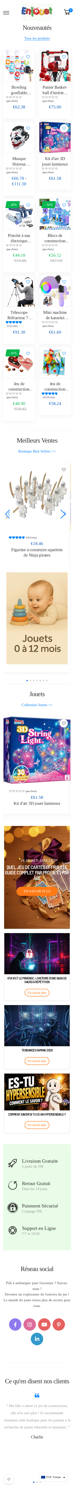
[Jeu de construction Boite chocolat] (19, 362)
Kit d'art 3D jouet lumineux (37, 803)
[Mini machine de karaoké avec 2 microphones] (55, 291)
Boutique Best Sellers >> (37, 451)
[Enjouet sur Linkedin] (37, 1339)
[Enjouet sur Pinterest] (59, 1324)
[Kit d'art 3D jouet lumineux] (55, 137)
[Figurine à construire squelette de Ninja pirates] (37, 496)
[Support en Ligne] (12, 1230)
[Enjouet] (37, 618)
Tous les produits (37, 38)
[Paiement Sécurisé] (12, 1208)
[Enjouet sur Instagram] (29, 1324)
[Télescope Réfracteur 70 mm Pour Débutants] (19, 291)
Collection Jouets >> (37, 705)
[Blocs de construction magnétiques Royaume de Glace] (55, 214)
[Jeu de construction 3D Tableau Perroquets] (55, 362)
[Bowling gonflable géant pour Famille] (19, 66)
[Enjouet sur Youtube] (44, 1324)
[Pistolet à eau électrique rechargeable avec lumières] (19, 214)
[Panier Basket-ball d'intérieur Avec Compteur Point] (55, 66)
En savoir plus (37, 891)
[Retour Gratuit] (12, 1185)
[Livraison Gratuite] (12, 1163)
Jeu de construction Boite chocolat (19, 389)
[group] (19, 100)
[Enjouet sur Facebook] (15, 1324)
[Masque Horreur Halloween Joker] (19, 137)
